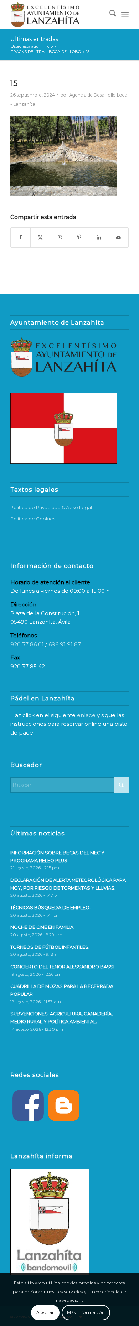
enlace (86, 715)
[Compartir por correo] (118, 237)
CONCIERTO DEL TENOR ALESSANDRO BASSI (62, 966)
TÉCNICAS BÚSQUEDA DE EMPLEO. (50, 907)
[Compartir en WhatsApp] (60, 237)
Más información (86, 1312)
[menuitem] (109, 14)
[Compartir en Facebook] (20, 237)
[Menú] (125, 14)
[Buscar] (109, 14)
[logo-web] (57, 14)
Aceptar (45, 1312)
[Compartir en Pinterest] (79, 237)
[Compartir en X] (40, 237)
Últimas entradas (34, 39)
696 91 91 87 (64, 644)
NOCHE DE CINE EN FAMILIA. (42, 927)
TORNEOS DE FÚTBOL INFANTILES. (49, 947)
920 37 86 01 (27, 644)
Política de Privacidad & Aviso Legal (51, 507)
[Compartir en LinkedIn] (99, 237)
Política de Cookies (32, 519)
